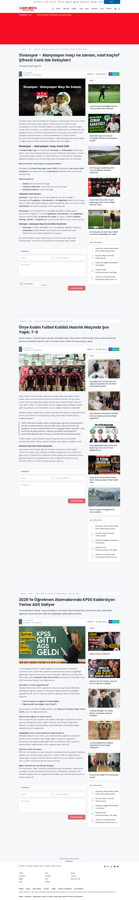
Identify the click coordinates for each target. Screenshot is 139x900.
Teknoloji (66, 9)
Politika (108, 9)
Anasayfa (23, 49)
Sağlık (73, 9)
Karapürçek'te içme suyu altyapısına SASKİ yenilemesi (60, 15)
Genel (58, 9)
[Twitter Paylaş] (114, 74)
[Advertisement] (69, 31)
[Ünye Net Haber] (28, 9)
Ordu (102, 9)
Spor (87, 9)
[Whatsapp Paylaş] (117, 74)
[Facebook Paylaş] (110, 74)
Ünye (81, 9)
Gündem (94, 9)
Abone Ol (90, 74)
